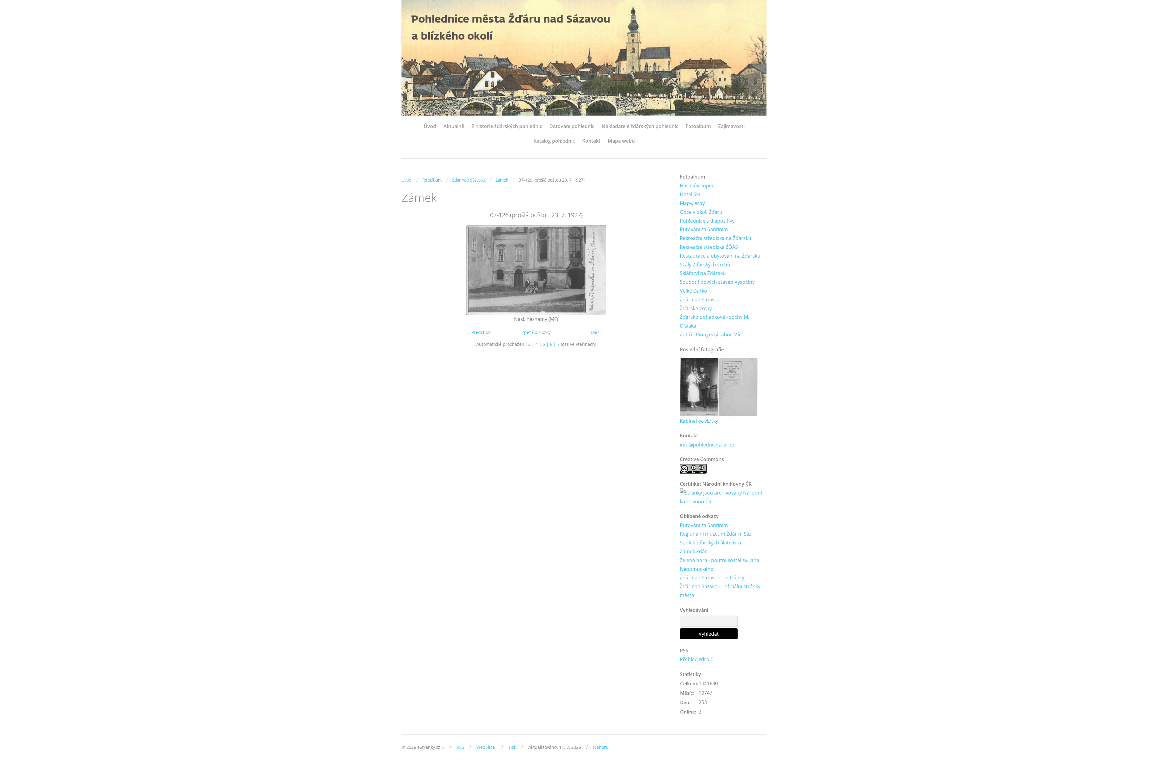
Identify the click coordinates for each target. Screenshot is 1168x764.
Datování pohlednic (571, 126)
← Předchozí (479, 332)
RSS (460, 747)
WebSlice (485, 747)
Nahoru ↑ (602, 747)
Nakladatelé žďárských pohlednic (640, 126)
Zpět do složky (536, 332)
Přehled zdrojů (697, 659)
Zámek (501, 180)
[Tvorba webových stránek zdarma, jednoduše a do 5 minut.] (443, 747)
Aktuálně (453, 126)
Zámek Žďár (693, 551)
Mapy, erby (692, 203)
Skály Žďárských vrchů (705, 264)
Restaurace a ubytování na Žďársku (720, 255)
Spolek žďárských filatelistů (710, 542)
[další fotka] (661, 270)
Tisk (512, 747)
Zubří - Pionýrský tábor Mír (710, 334)
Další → (598, 332)
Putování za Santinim (704, 229)
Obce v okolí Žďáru (701, 212)
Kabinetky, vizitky (699, 421)
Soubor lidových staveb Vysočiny (717, 282)
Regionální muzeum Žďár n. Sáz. (716, 533)
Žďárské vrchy (696, 308)
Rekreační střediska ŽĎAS (709, 247)
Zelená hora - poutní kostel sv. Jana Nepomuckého (719, 564)
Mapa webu (621, 140)
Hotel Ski (690, 194)
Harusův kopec (697, 185)
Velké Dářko (693, 290)
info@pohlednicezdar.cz (707, 444)
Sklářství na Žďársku (703, 273)
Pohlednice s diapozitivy (707, 220)
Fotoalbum (698, 126)
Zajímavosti (731, 126)
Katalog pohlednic (554, 140)
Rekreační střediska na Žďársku (715, 238)
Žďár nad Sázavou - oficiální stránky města (720, 591)
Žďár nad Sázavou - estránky (712, 577)
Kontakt (591, 140)
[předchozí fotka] (411, 270)
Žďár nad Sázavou (468, 180)
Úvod (430, 126)
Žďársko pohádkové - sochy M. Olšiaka (714, 321)
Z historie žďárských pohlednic (506, 126)
